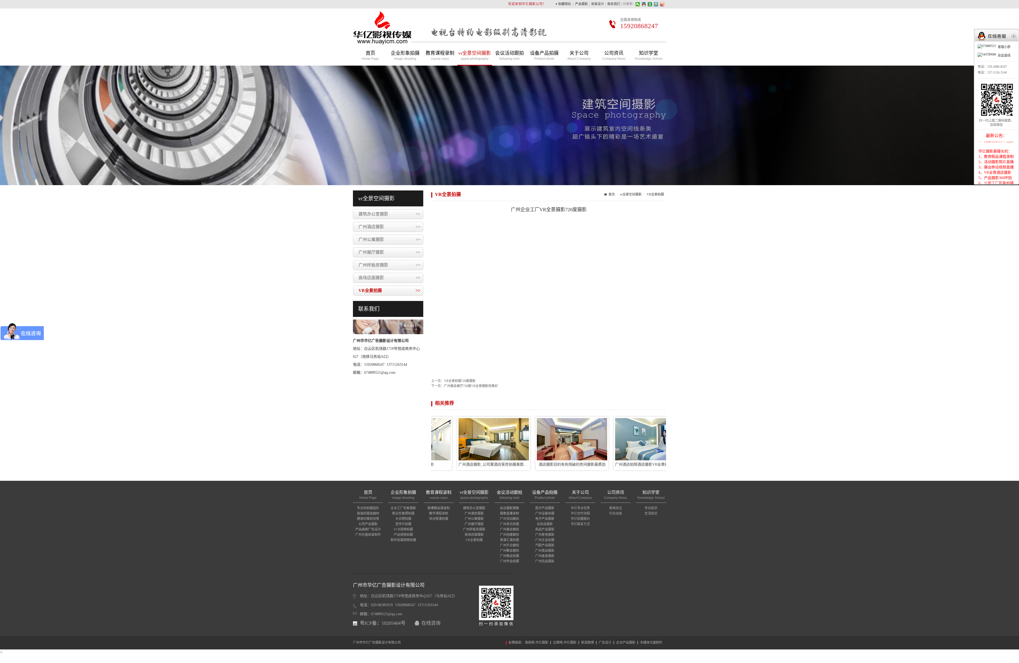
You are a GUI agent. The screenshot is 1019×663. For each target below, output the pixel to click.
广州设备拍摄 (544, 513)
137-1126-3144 (997, 72)
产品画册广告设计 (368, 529)
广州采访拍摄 (509, 524)
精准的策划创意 (368, 519)
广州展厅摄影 (389, 252)
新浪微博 (587, 642)
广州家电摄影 (544, 535)
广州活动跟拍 (509, 519)
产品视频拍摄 (403, 535)
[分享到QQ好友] (644, 4)
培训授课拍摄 (438, 519)
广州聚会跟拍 (509, 550)
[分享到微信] (638, 4)
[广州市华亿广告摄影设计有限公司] (382, 40)
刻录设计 (597, 4)
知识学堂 (648, 56)
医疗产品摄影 (544, 508)
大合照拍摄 (403, 519)
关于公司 (579, 56)
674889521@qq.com (386, 614)
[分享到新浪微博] (662, 4)
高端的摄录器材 (368, 513)
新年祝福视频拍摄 (403, 540)
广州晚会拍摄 (509, 556)
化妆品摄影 (545, 524)
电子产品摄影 (544, 519)
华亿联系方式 (580, 524)
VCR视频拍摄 (403, 529)
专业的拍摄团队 (368, 508)
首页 (370, 56)
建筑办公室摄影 (389, 214)
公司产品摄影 (368, 524)
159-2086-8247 (997, 67)
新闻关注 (615, 508)
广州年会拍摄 (509, 561)
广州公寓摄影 (389, 239)
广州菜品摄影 (544, 550)
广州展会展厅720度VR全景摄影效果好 (471, 386)
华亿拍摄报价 (580, 519)
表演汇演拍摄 (509, 540)
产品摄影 (581, 4)
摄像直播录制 (509, 513)
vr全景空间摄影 (474, 56)
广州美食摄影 (544, 556)
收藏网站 (564, 4)
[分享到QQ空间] (656, 4)
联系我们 (613, 4)
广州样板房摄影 (389, 265)
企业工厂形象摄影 (403, 508)
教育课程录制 (440, 56)
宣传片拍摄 (403, 524)
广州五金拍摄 (544, 540)
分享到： (629, 4)
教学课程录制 (438, 513)
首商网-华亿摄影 (536, 642)
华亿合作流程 (580, 513)
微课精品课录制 (439, 508)
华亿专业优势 (580, 508)
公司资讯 (613, 56)
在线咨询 (431, 623)
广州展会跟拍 (509, 529)
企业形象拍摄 (405, 56)
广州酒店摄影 (389, 226)
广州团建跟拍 (509, 535)
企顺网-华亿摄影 (564, 642)
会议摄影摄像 (509, 508)
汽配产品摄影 (544, 545)
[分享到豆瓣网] (650, 4)
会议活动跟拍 (509, 56)
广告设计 (605, 642)
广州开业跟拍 (509, 545)
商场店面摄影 (389, 277)
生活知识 (651, 513)
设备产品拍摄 (544, 56)
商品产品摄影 (544, 529)
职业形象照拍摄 (403, 513)
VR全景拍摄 (389, 290)
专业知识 (651, 508)
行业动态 (615, 513)
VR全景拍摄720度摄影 (460, 381)
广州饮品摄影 (544, 561)
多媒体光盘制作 (651, 642)
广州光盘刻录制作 (368, 535)
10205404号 (393, 623)
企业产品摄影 (625, 642)
